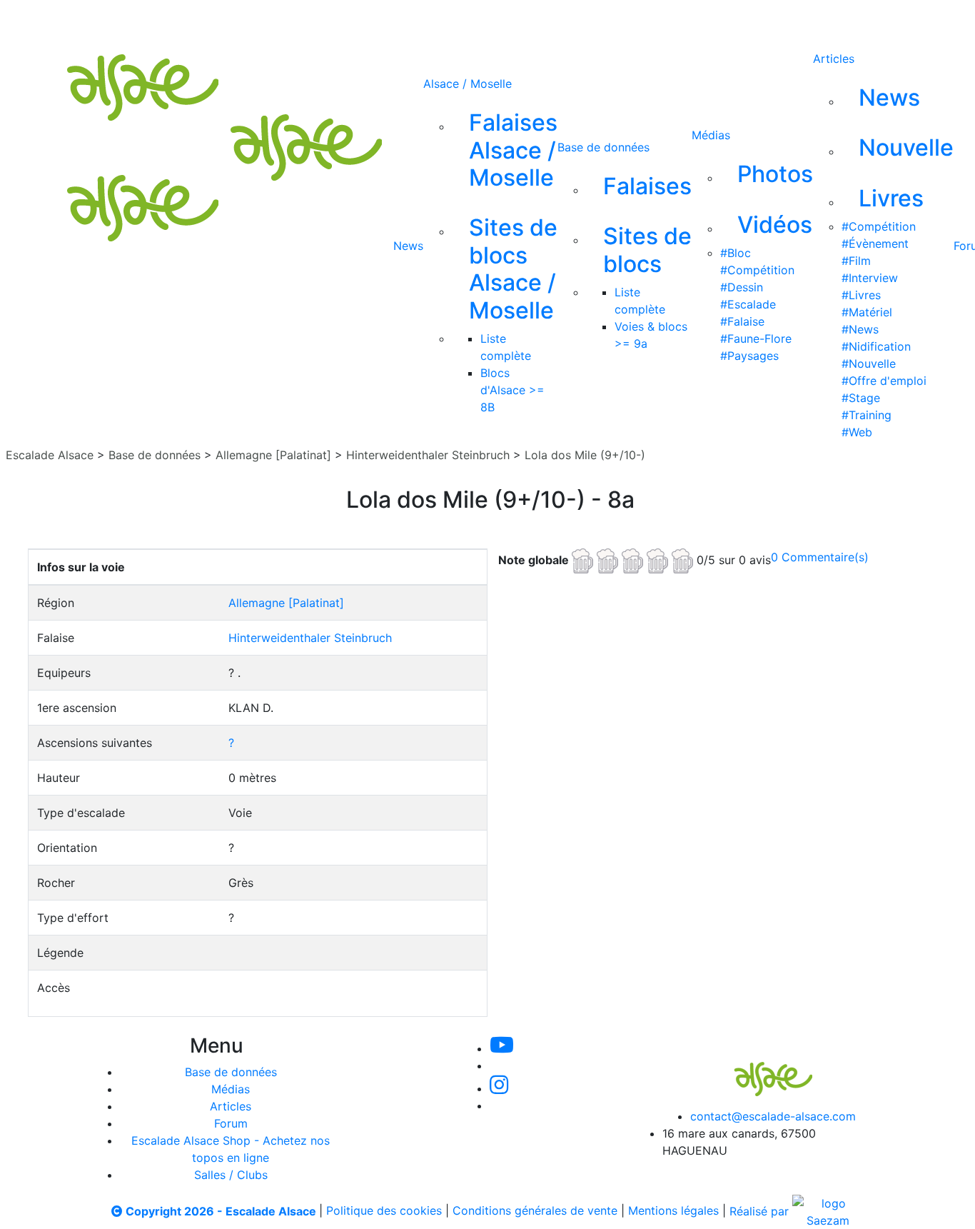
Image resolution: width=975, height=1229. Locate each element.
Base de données (603, 147)
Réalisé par (760, 1211)
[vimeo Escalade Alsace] (466, 20)
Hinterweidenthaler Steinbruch (428, 455)
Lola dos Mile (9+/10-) (585, 455)
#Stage (861, 398)
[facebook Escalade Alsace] (560, 20)
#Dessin (741, 287)
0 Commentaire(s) (820, 557)
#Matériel (867, 312)
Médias (711, 135)
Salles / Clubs (231, 1175)
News (408, 246)
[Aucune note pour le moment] (634, 559)
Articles (833, 58)
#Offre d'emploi (884, 380)
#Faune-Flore (756, 338)
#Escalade (748, 304)
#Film (856, 261)
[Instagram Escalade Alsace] (499, 1088)
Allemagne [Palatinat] (273, 455)
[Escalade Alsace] (758, 1069)
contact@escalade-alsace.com (773, 1116)
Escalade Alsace (50, 455)
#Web (857, 432)
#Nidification (876, 346)
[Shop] (608, 20)
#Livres (861, 295)
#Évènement (875, 243)
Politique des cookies (384, 1211)
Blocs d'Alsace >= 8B (512, 390)
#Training (866, 415)
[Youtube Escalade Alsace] (416, 20)
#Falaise (742, 321)
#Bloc (735, 253)
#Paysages (749, 355)
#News (860, 329)
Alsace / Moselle (467, 83)
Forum (231, 1123)
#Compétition (757, 270)
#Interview (870, 278)
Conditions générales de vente (535, 1211)
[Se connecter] (649, 20)
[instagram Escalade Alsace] (514, 20)
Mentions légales (673, 1211)
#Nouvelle (869, 363)
